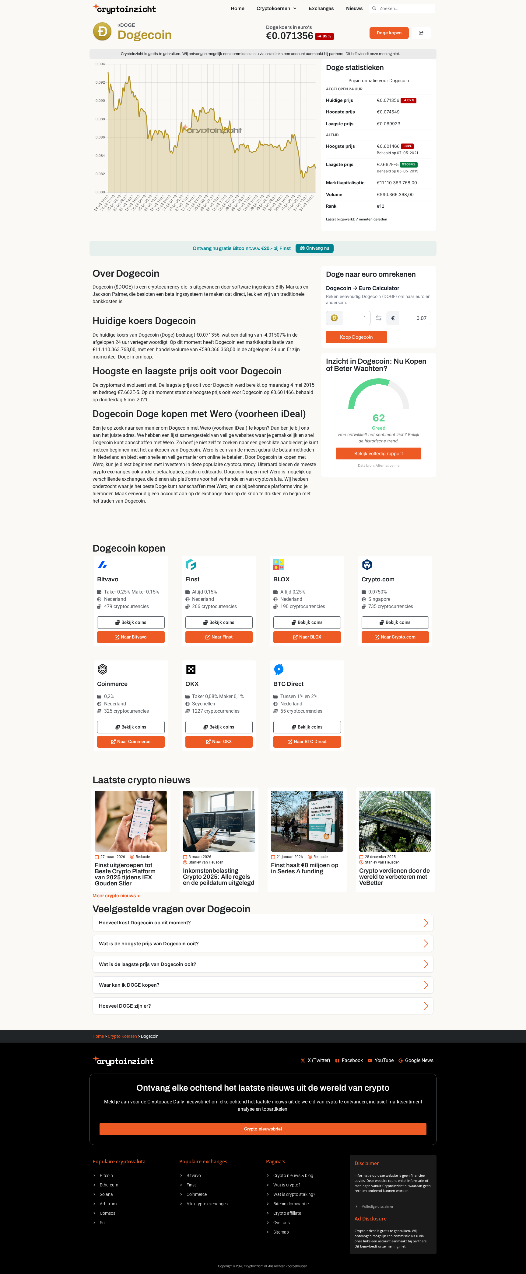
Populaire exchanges (203, 1161)
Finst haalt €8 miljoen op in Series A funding (304, 868)
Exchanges (321, 8)
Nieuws (354, 8)
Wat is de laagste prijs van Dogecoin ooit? (147, 964)
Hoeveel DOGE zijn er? (125, 1006)
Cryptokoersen (273, 8)
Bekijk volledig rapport (378, 453)
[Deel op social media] (421, 33)
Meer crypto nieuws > (116, 895)
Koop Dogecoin (356, 337)
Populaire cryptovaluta (119, 1161)
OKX (192, 683)
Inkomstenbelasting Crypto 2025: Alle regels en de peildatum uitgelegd (218, 876)
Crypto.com (378, 579)
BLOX (281, 579)
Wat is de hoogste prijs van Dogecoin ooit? (149, 943)
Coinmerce (112, 683)
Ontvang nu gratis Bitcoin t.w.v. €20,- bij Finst (242, 248)
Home (237, 8)
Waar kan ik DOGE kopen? (129, 985)
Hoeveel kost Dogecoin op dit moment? (145, 922)
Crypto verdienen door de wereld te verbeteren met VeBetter (394, 876)
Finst (192, 579)
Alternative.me (388, 465)
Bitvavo (107, 579)
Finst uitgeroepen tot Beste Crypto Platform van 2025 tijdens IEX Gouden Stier (125, 874)
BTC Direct (288, 683)
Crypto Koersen (122, 1036)
